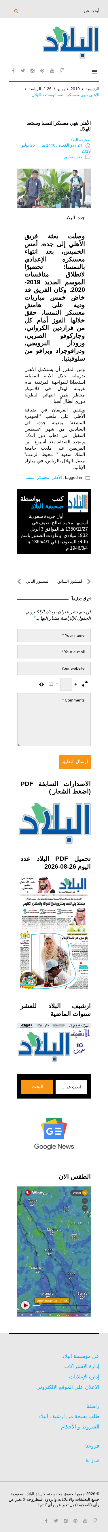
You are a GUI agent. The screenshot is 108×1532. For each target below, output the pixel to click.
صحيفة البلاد (81, 139)
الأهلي (57, 477)
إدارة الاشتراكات (81, 1366)
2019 (75, 88)
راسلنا (92, 1406)
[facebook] (13, 70)
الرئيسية (92, 88)
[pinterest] (42, 70)
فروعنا (92, 1446)
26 (49, 88)
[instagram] (32, 70)
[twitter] (22, 70)
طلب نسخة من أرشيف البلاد (68, 1416)
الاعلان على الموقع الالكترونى (67, 1387)
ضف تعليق (73, 156)
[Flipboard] (62, 70)
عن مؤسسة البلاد (80, 1356)
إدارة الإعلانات (84, 1377)
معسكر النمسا (37, 477)
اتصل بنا (92, 1461)
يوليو (61, 88)
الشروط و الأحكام (80, 1427)
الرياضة (35, 88)
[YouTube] (52, 70)
